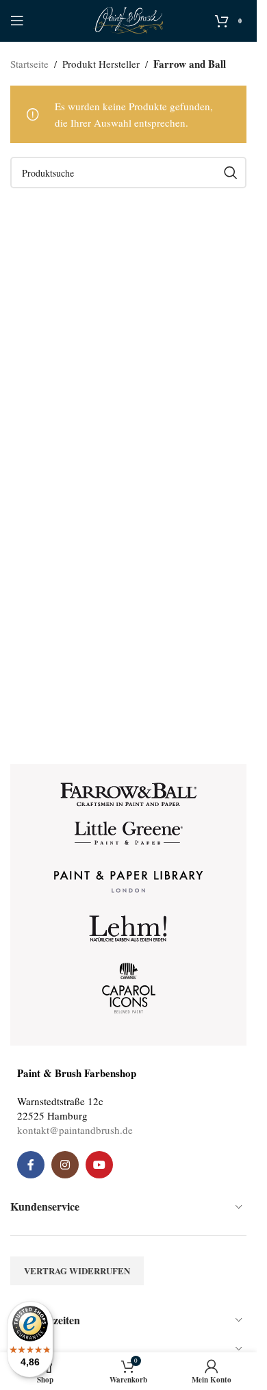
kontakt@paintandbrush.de (75, 1130)
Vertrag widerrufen (77, 1270)
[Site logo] (128, 18)
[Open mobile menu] (17, 20)
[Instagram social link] (65, 1164)
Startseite (29, 64)
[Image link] (128, 793)
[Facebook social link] (30, 1164)
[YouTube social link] (99, 1164)
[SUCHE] (230, 172)
